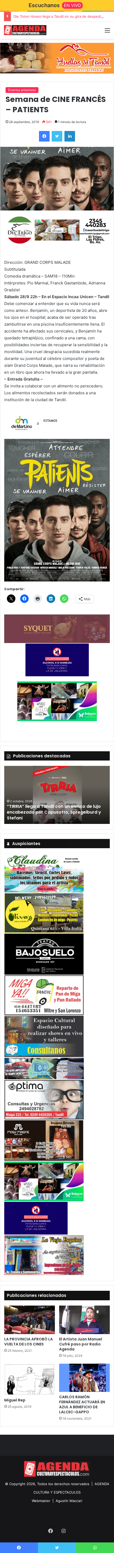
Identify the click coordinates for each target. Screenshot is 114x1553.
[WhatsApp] (95, 1547)
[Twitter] (57, 136)
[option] (57, 795)
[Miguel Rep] (29, 1379)
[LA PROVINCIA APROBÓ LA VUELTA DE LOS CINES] (29, 1320)
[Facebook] (44, 136)
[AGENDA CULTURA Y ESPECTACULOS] (25, 30)
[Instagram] (63, 1530)
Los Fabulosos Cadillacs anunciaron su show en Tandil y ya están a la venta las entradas (55, 815)
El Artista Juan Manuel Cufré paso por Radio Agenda (80, 1344)
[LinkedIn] (69, 136)
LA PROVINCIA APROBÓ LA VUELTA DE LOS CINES (28, 1341)
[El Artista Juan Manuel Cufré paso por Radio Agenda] (84, 1320)
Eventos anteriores (22, 90)
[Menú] (107, 32)
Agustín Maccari (69, 1501)
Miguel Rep (14, 1400)
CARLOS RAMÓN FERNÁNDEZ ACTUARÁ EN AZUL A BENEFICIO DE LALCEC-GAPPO (82, 1404)
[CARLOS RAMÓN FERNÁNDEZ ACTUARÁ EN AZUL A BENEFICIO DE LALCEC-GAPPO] (84, 1378)
